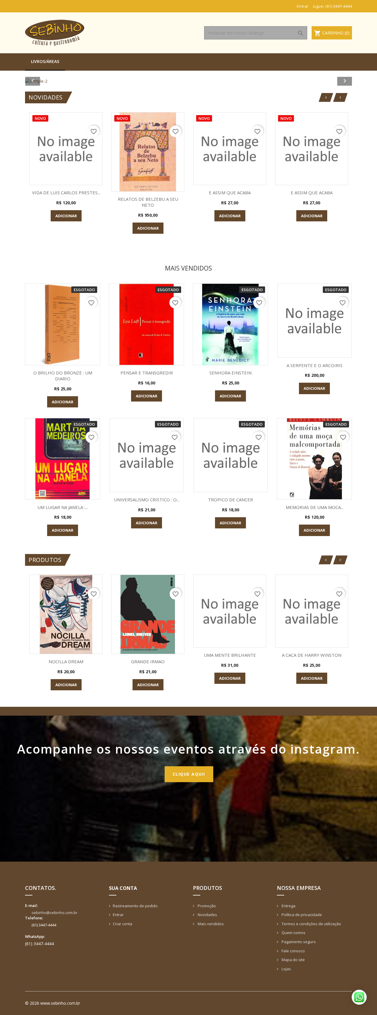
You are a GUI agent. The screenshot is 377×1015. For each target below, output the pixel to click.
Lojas (286, 968)
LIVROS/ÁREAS (45, 61)
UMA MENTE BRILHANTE (230, 655)
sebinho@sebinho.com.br (54, 912)
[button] (49, 81)
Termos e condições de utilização (311, 923)
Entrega (288, 905)
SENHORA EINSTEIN (230, 373)
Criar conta (122, 923)
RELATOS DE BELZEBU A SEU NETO (148, 202)
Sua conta (123, 888)
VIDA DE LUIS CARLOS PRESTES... (66, 192)
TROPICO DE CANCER (230, 499)
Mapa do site (293, 959)
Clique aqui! (189, 774)
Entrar (118, 914)
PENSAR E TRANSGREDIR (146, 373)
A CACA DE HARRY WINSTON (311, 655)
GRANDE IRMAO (148, 661)
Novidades (207, 914)
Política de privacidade (301, 914)
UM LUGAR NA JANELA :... (62, 507)
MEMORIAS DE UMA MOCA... (314, 507)
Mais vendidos (210, 923)
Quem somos (293, 932)
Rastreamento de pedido (135, 905)
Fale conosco (293, 950)
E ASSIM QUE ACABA (230, 192)
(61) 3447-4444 (338, 6)
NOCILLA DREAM (66, 661)
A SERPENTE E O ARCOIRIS (315, 365)
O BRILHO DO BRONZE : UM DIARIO (62, 376)
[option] (188, 81)
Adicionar (66, 215)
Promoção (206, 905)
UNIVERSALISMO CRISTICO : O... (146, 499)
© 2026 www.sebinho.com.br (52, 1003)
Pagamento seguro (298, 941)
